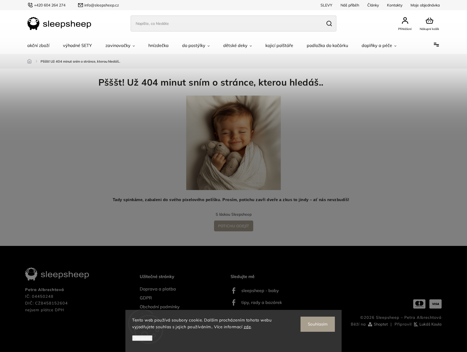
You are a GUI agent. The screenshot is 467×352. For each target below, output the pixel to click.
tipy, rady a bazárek (261, 302)
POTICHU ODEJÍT (233, 226)
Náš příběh (350, 5)
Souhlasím (318, 324)
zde (247, 326)
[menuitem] (38, 45)
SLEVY (326, 5)
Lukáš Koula (430, 324)
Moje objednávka (425, 5)
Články (373, 5)
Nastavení (142, 338)
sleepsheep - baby (260, 290)
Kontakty (394, 5)
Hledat (329, 23)
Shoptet (381, 324)
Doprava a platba (158, 289)
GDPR (146, 297)
